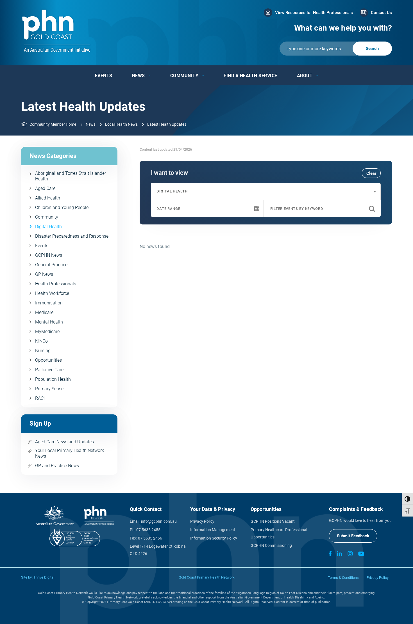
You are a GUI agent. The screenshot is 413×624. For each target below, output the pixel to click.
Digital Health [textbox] (171, 191)
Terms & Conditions (343, 577)
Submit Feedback (353, 535)
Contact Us (381, 12)
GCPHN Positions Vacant (273, 521)
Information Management (212, 529)
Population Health (53, 379)
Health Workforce (52, 293)
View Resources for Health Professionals (314, 12)
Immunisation (49, 303)
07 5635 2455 (148, 529)
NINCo (41, 341)
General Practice (51, 264)
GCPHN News (48, 255)
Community (184, 75)
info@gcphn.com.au (159, 521)
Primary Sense (49, 388)
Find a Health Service (250, 75)
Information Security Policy (213, 538)
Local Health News (121, 124)
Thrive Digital (43, 577)
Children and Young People (61, 207)
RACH (41, 398)
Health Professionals (55, 283)
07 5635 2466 (150, 538)
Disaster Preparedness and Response (71, 236)
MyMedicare (47, 331)
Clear (371, 173)
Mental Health (49, 322)
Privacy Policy (202, 521)
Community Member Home (53, 124)
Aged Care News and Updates (64, 441)
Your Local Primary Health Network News (69, 453)
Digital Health (48, 226)
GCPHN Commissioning (271, 545)
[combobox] (265, 191)
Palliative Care (49, 369)
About (305, 75)
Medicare (44, 312)
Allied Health (47, 198)
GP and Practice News (57, 465)
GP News (44, 274)
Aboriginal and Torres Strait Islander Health (70, 176)
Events (103, 75)
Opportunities (48, 360)
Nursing (43, 350)
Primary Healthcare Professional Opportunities (279, 533)
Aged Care (45, 188)
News (138, 75)
